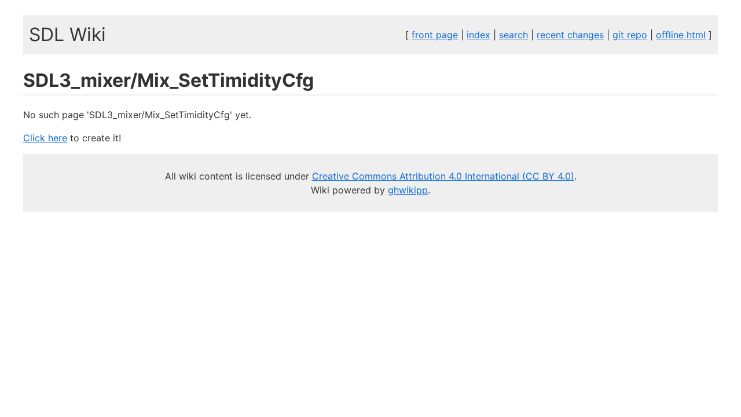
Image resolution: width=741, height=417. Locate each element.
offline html (681, 35)
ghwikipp (408, 190)
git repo (629, 35)
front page (435, 35)
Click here (45, 138)
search (513, 35)
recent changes (570, 35)
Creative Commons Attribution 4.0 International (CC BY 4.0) (443, 176)
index (478, 35)
